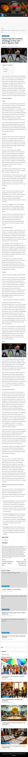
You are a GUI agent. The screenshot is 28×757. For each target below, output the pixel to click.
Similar (5, 71)
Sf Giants (4, 556)
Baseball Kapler (18, 546)
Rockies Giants (12, 555)
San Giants (18, 555)
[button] (5, 15)
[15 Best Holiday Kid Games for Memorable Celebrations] (14, 690)
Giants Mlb (21, 551)
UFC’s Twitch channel (8, 359)
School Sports (5, 719)
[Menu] (5, 15)
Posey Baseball (18, 554)
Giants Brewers (19, 550)
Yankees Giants (15, 556)
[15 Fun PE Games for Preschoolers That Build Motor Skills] (14, 666)
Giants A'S (13, 549)
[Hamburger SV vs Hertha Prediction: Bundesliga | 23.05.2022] (14, 626)
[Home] (2, 15)
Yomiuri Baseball (7, 557)
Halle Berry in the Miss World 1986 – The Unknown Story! (21, 562)
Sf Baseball (23, 555)
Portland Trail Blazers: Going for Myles (11, 589)
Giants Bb (13, 550)
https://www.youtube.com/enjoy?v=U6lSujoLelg (14, 299)
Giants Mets (15, 551)
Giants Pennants (12, 552)
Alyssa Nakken (5, 546)
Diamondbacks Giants (15, 547)
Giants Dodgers (9, 551)
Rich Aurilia (6, 555)
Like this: (6, 69)
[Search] (24, 15)
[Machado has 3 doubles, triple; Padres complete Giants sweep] (14, 603)
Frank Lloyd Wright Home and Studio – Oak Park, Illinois (7, 562)
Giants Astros (19, 549)
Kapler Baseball (8, 553)
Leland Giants (21, 553)
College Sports (5, 696)
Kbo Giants (15, 553)
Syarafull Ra (5, 46)
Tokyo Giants (9, 556)
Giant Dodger (8, 549)
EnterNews (20, 753)
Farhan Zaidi (8, 548)
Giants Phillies (19, 552)
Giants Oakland (5, 552)
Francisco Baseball (16, 548)
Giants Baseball (7, 550)
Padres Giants (11, 554)
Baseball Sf (7, 547)
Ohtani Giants (5, 554)
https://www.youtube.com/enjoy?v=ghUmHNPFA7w (14, 274)
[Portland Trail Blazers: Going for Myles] (14, 580)
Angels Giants (12, 546)
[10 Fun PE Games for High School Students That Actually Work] (14, 713)
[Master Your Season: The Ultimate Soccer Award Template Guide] (14, 736)
